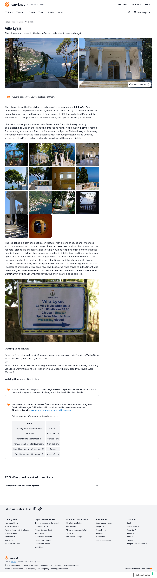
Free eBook (100, 530)
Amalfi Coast (132, 526)
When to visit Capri (12, 543)
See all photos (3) (140, 84)
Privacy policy (30, 568)
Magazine (100, 526)
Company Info (46, 565)
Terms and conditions (14, 568)
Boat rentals (10, 537)
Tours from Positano (43, 540)
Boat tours (39, 533)
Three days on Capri (43, 530)
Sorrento (130, 530)
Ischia (129, 537)
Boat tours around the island (47, 523)
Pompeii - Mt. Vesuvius (136, 543)
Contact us (100, 537)
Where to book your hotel (76, 530)
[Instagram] (35, 509)
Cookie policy (43, 568)
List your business (103, 540)
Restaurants (71, 526)
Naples (129, 533)
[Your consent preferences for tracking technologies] (152, 573)
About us (99, 533)
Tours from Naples (42, 543)
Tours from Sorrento (43, 537)
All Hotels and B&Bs (74, 523)
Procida (130, 540)
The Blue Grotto (41, 526)
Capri (129, 523)
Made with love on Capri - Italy (137, 568)
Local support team (104, 523)
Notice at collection (145, 575)
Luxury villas (70, 533)
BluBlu (13, 562)
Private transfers (12, 526)
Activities (39, 547)
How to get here (11, 523)
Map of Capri (10, 540)
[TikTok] (40, 509)
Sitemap (57, 565)
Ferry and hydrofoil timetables (17, 530)
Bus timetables (11, 533)
